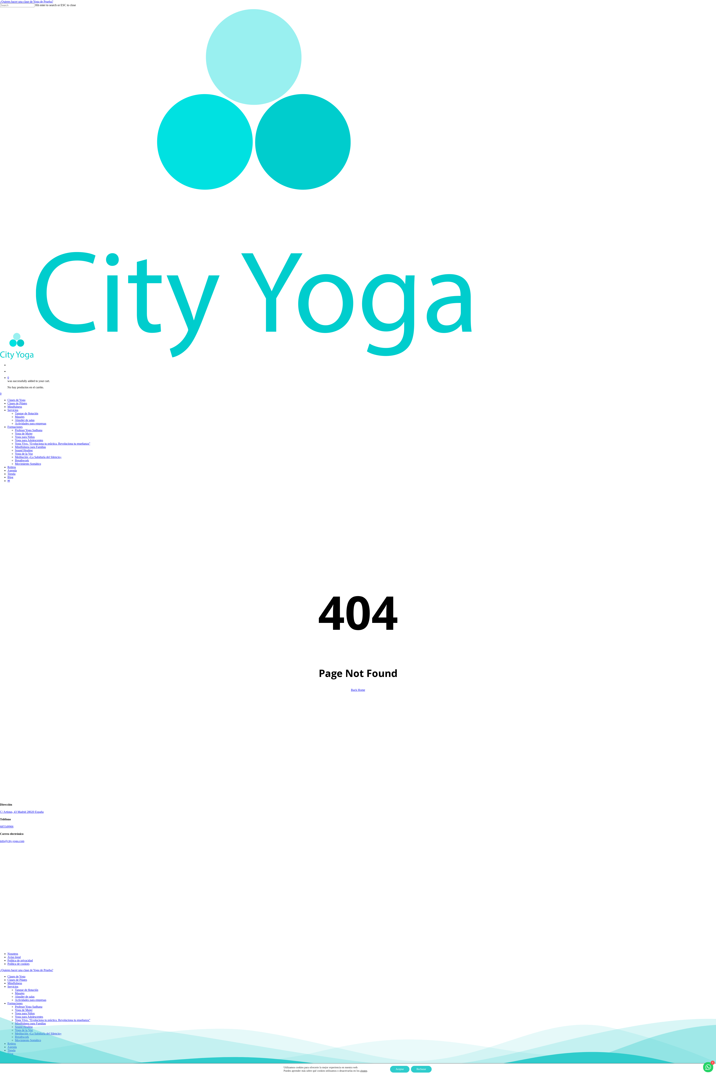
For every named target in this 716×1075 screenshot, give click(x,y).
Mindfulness (14, 983)
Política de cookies (18, 963)
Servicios (12, 986)
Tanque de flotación (26, 989)
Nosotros (12, 953)
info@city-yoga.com (12, 841)
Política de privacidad (20, 960)
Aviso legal (14, 957)
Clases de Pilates (17, 979)
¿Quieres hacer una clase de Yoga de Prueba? (26, 1)
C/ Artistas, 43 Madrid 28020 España (22, 811)
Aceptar (400, 1069)
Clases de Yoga (16, 976)
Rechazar (421, 1069)
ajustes (363, 1070)
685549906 (6, 826)
